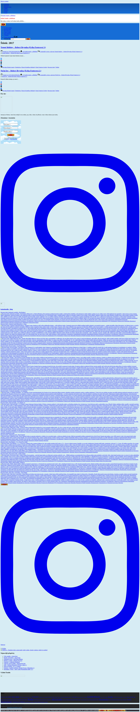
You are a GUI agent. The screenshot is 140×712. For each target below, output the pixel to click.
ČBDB (6, 8)
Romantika (103, 699)
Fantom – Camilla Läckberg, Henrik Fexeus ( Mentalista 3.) (19, 668)
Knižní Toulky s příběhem (8, 18)
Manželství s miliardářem (46, 699)
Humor (128, 697)
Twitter (6, 11)
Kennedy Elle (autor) (22, 699)
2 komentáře (60, 75)
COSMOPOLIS (93, 697)
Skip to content (4, 1)
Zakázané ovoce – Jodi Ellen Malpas (13, 659)
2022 (9, 697)
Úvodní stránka (8, 27)
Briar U (59, 697)
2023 (13, 697)
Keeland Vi (14, 699)
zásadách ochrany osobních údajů (11, 139)
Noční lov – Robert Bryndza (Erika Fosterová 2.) (21, 71)
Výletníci (6, 35)
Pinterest (6, 10)
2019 (2, 697)
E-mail (5, 13)
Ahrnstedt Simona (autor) (27, 697)
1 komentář (61, 51)
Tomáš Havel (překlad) (29, 702)
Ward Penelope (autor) (43, 702)
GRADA (115, 697)
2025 (20, 697)
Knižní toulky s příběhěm (30, 51)
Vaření (35, 702)
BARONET (35, 697)
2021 (7, 697)
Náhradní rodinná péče (70, 699)
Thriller (57, 67)
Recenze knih (7, 29)
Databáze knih (7, 7)
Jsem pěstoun (7, 33)
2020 (4, 697)
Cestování (74, 697)
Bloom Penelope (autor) (52, 697)
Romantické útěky (94, 699)
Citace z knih (7, 32)
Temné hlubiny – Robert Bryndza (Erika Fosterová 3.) (23, 47)
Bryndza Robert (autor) (9, 67)
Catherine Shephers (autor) (66, 697)
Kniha (31, 699)
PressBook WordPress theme (14, 707)
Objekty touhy (78, 699)
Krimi (40, 699)
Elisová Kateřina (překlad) (28, 67)
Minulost (64, 699)
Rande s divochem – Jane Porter (12, 657)
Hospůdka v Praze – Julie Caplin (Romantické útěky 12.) (18, 669)
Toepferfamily (6, 702)
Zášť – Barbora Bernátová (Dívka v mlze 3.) (15, 665)
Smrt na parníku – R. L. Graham (12, 666)
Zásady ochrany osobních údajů (117, 710)
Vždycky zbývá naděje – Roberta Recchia (14, 663)
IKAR (131, 697)
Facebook (6, 4)
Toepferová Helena (18, 702)
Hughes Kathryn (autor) (121, 697)
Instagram (6, 5)
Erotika (110, 697)
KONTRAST (36, 699)
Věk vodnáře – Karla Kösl (10, 656)
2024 (17, 697)
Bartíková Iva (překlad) (43, 697)
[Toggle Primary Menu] (3, 24)
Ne (106, 710)
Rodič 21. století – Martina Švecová (13, 660)
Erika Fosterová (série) (41, 67)
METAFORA (57, 699)
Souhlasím (102, 710)
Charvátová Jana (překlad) (82, 697)
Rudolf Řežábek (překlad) (114, 699)
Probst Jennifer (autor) (85, 699)
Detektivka (18, 67)
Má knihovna (7, 30)
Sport (121, 699)
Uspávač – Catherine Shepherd (12, 662)
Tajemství (125, 699)
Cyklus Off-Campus (104, 697)
